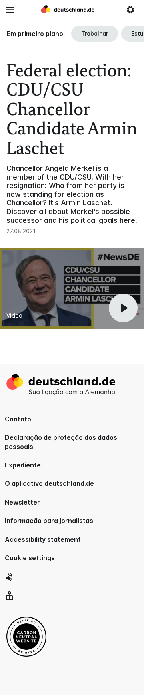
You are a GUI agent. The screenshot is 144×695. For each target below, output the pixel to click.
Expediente (23, 465)
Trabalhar (94, 33)
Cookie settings (30, 558)
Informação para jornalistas (49, 521)
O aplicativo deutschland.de (49, 483)
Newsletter (22, 502)
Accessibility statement (43, 539)
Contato (18, 419)
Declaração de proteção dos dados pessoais (61, 441)
